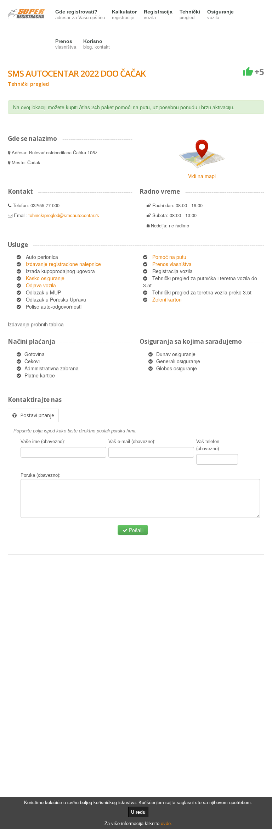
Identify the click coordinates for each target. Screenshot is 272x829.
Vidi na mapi (202, 175)
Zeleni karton (167, 299)
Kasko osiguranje (45, 278)
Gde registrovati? (80, 14)
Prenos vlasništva (172, 263)
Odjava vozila (41, 285)
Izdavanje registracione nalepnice (63, 263)
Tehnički (190, 14)
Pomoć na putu (169, 256)
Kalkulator (124, 14)
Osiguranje (220, 14)
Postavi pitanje (37, 415)
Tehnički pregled (28, 84)
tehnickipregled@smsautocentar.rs (63, 215)
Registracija (158, 14)
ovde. (166, 823)
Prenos (65, 44)
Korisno (96, 44)
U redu (138, 811)
